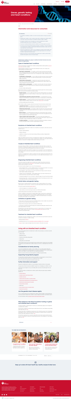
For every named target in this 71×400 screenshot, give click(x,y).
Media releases (42, 391)
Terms (61, 394)
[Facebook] (2, 394)
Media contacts (52, 391)
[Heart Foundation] (35, 383)
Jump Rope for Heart (33, 388)
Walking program (32, 391)
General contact (52, 388)
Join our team (22, 391)
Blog (40, 388)
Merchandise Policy (66, 394)
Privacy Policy (57, 394)
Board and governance (23, 388)
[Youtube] (6, 394)
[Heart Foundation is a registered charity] (3, 398)
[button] (35, 322)
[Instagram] (4, 394)
